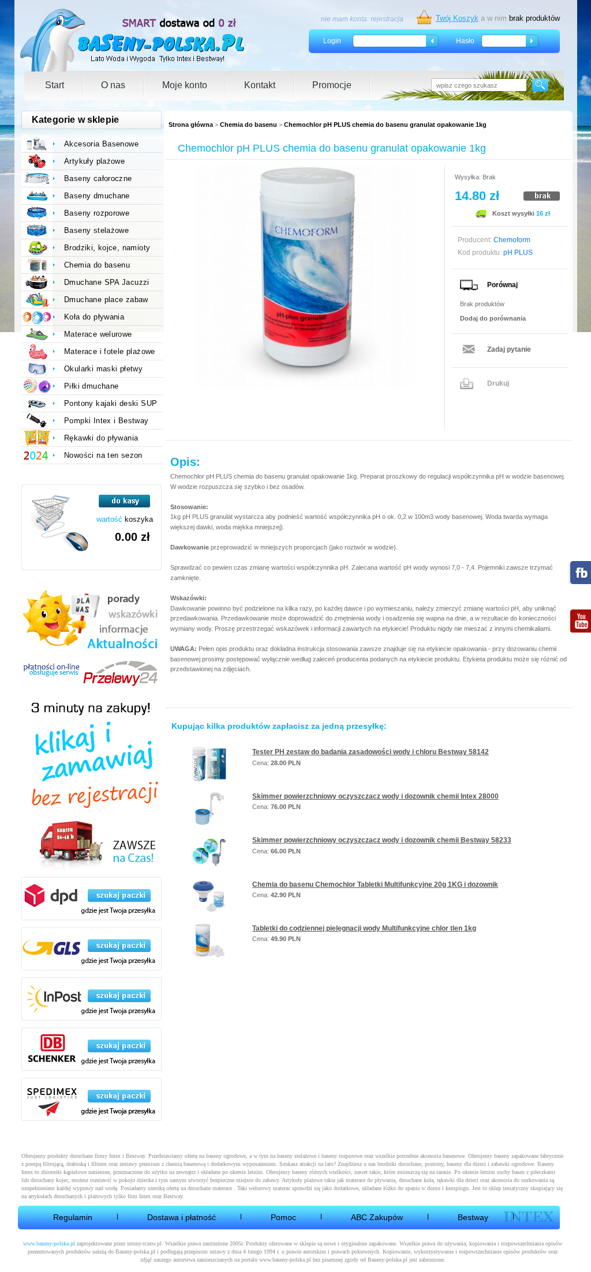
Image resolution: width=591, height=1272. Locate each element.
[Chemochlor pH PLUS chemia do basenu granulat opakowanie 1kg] (307, 276)
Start (54, 85)
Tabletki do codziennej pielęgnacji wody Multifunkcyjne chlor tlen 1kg (364, 928)
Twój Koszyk (457, 18)
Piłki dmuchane (91, 386)
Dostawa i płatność (181, 1217)
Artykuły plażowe (94, 161)
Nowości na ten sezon (103, 455)
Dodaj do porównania (493, 318)
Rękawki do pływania (101, 438)
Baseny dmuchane (97, 195)
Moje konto (184, 85)
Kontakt (259, 85)
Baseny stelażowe (96, 230)
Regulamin (72, 1217)
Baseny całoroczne (98, 178)
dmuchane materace (210, 1188)
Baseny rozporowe (96, 213)
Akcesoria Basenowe (101, 144)
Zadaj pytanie (509, 349)
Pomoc (283, 1217)
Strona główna (191, 124)
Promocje (331, 85)
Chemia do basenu (248, 124)
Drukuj (498, 383)
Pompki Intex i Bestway (106, 420)
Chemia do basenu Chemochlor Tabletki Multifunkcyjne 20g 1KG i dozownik (375, 884)
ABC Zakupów (377, 1217)
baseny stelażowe (296, 1156)
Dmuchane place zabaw (106, 299)
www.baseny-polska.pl (49, 1243)
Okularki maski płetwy (103, 368)
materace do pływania (370, 1180)
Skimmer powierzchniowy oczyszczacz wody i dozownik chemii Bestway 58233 (381, 840)
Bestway (473, 1217)
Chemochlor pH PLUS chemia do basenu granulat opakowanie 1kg (385, 124)
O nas (113, 85)
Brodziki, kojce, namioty (107, 247)
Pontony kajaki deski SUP (110, 403)
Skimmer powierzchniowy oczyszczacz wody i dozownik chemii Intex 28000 (375, 796)
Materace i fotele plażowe (109, 351)
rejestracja (387, 19)
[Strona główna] (133, 40)
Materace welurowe (98, 334)
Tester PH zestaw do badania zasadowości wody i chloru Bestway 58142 (370, 752)
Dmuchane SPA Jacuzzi (106, 282)
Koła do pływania (94, 317)
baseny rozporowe (341, 1156)
